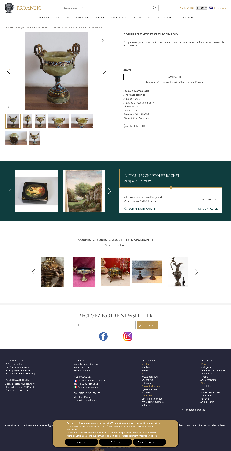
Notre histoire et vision (86, 364)
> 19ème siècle (95, 27)
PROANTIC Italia (82, 370)
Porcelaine (205, 386)
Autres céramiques (210, 392)
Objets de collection (152, 398)
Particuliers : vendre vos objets (22, 373)
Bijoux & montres (78, 17)
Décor (100, 17)
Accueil (9, 27)
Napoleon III (82, 27)
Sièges (145, 370)
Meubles (146, 367)
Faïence (204, 389)
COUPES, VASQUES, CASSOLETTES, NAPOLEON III (115, 240)
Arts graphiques (150, 376)
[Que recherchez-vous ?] (155, 8)
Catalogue (19, 27)
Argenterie (206, 395)
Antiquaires (165, 17)
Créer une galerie (15, 364)
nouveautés (187, 7)
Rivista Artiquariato (88, 386)
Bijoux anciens (149, 389)
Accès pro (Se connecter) (18, 370)
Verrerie (204, 398)
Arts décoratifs (40, 27)
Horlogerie (205, 367)
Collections (142, 17)
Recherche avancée (195, 409)
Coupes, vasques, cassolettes (62, 27)
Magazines (186, 17)
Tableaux (146, 382)
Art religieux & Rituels (153, 401)
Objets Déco (119, 17)
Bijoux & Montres (151, 386)
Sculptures (147, 379)
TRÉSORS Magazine (88, 383)
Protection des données (86, 400)
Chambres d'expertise (17, 390)
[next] (108, 191)
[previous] (10, 191)
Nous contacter (82, 367)
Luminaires (206, 373)
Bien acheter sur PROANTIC (20, 386)
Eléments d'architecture (213, 370)
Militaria (146, 404)
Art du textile (207, 401)
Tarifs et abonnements (17, 367)
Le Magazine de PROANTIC (92, 380)
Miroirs (204, 376)
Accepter (81, 442)
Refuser (115, 442)
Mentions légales (83, 397)
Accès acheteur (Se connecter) (21, 383)
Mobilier (43, 17)
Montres (146, 392)
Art (58, 17)
